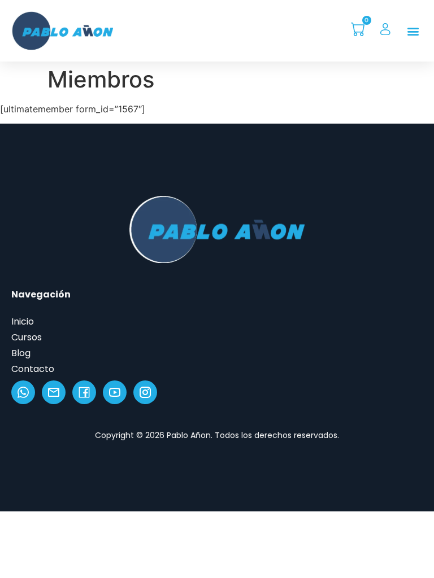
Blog (21, 353)
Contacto (32, 368)
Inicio (22, 321)
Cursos (26, 337)
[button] (413, 30)
